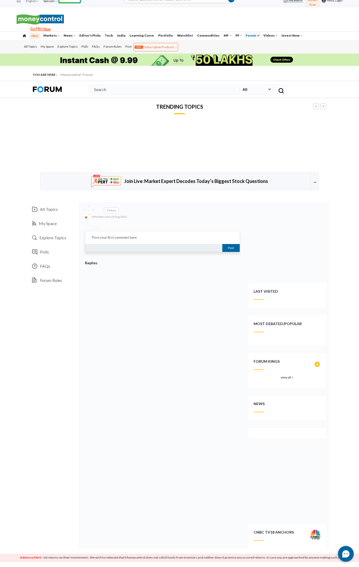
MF (226, 35)
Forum (251, 35)
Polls (84, 46)
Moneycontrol (70, 75)
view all (287, 377)
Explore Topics (68, 46)
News (68, 35)
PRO (34, 36)
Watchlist (185, 35)
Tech (109, 35)
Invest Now (290, 35)
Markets (50, 35)
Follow (111, 210)
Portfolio (165, 35)
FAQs (96, 46)
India (121, 35)
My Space (47, 46)
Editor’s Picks (90, 35)
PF (237, 35)
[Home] (24, 35)
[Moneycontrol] (40, 18)
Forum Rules (113, 46)
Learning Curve (142, 35)
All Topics (30, 46)
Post (128, 46)
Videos (269, 35)
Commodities (208, 35)
